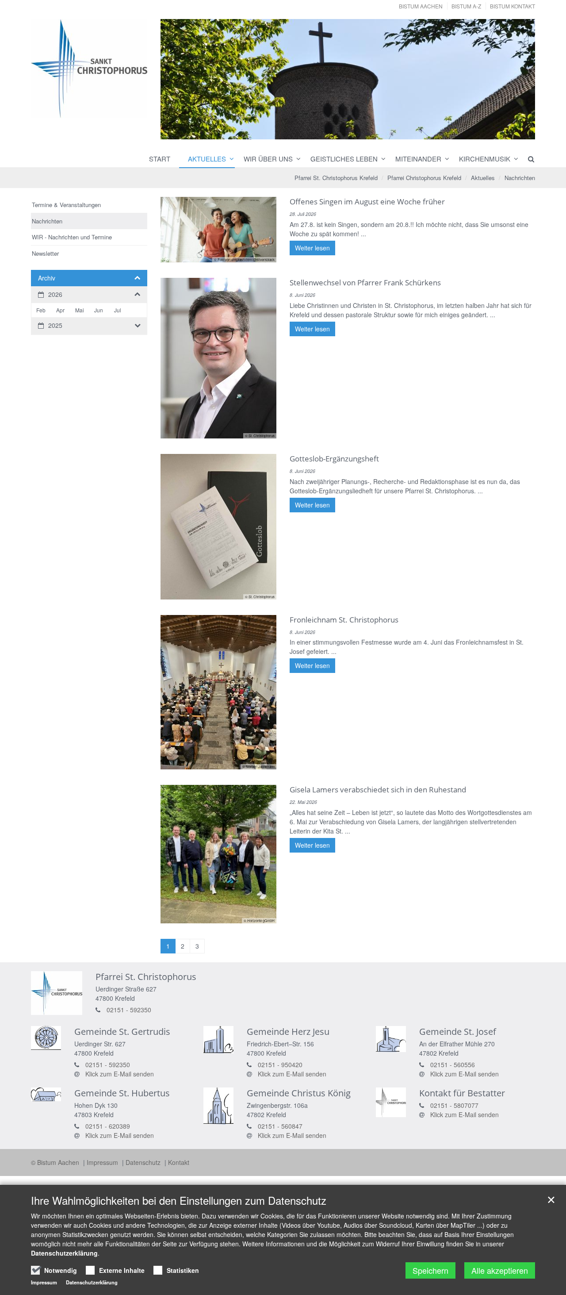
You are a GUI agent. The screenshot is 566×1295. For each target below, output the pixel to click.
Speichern (430, 1270)
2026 (55, 294)
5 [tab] (374, 131)
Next (513, 79)
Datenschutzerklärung (64, 1253)
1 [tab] (321, 131)
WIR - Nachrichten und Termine (72, 237)
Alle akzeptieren (499, 1270)
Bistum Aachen (421, 6)
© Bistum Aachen (56, 1162)
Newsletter (45, 253)
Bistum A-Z (466, 6)
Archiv (46, 277)
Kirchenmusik (484, 158)
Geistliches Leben (344, 158)
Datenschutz (144, 1162)
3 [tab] (347, 131)
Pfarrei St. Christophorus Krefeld (336, 177)
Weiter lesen (312, 247)
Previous (182, 79)
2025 (55, 325)
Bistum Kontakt (512, 6)
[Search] (527, 158)
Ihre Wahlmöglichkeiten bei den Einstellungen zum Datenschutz (178, 1200)
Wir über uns (268, 158)
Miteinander (418, 158)
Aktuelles (207, 158)
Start (159, 158)
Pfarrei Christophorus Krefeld (424, 177)
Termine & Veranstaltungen (66, 204)
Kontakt (178, 1162)
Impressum (103, 1162)
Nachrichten (520, 177)
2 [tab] (334, 131)
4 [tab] (360, 131)
